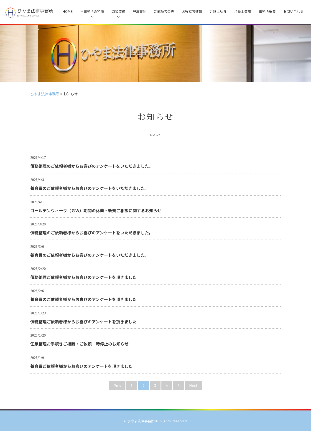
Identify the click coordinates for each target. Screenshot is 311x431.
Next (193, 385)
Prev (117, 385)
